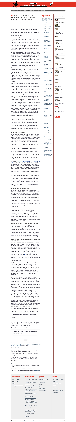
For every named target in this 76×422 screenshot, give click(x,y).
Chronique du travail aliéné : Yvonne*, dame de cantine (48, 56)
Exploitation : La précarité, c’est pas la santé (48, 110)
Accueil (13, 10)
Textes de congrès (42, 390)
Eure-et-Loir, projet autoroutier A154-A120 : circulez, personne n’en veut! (31, 395)
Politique (54, 386)
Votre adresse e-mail (18, 333)
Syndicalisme (55, 392)
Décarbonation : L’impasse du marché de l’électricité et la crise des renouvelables (31, 410)
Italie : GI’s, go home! (48, 130)
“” (22, 347)
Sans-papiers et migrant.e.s (58, 390)
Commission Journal (22, 22)
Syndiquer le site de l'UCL (18, 385)
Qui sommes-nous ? (16, 379)
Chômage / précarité (57, 383)
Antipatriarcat (55, 381)
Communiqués (42, 382)
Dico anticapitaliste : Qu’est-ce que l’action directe (48, 90)
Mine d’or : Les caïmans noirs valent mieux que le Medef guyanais (48, 138)
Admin (64, 420)
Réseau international (57, 388)
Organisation (32, 10)
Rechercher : (57, 14)
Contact (43, 10)
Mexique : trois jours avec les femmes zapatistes (48, 122)
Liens (38, 10)
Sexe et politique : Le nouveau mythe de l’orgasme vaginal (48, 74)
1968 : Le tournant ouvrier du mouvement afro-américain (48, 143)
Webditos (41, 384)
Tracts (40, 386)
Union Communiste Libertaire (18, 420)
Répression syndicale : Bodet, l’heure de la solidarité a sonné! (31, 390)
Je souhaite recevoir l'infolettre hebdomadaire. (25, 331)
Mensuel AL (44, 19)
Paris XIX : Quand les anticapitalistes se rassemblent (48, 47)
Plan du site (14, 386)
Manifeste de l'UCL (15, 381)
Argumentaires (42, 388)
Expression (19, 10)
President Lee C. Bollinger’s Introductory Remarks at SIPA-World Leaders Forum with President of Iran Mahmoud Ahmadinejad (25, 344)
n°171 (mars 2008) (48, 20)
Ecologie (54, 385)
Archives (25, 10)
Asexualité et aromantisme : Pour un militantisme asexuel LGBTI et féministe (31, 402)
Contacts (13, 383)
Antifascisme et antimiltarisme (58, 379)
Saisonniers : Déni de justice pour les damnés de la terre (48, 104)
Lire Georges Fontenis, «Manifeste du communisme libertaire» (31, 415)
